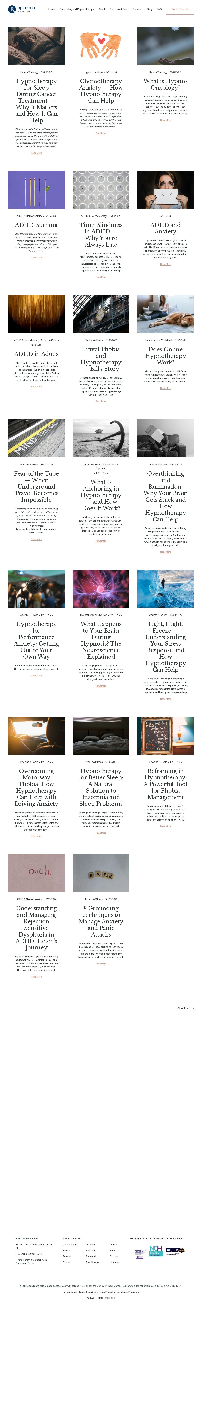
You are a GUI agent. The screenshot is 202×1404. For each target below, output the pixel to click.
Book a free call (180, 9)
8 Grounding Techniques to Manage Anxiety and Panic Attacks (101, 921)
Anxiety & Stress (50, 340)
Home (51, 9)
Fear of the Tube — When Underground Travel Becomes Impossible (36, 486)
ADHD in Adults (36, 354)
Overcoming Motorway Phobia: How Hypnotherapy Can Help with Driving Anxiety (36, 787)
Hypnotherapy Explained (158, 340)
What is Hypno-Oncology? (165, 84)
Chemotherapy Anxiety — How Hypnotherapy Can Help (101, 91)
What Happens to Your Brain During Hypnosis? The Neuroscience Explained (101, 640)
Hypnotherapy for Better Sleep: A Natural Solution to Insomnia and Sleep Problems (101, 787)
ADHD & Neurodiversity (29, 216)
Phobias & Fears (94, 340)
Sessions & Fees (119, 9)
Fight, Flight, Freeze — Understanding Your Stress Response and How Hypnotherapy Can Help (165, 647)
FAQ (159, 9)
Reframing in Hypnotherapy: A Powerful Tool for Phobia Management (165, 784)
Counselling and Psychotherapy (77, 9)
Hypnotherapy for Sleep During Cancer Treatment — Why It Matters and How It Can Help (36, 101)
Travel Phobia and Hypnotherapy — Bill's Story (101, 359)
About (101, 9)
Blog (149, 9)
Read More (36, 153)
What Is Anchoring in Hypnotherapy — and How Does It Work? (101, 495)
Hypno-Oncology (29, 72)
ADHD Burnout (36, 225)
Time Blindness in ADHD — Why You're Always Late (100, 235)
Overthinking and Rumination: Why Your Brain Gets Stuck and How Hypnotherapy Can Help (165, 496)
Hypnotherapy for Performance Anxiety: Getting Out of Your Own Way (36, 640)
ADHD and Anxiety (165, 228)
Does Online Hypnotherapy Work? (165, 356)
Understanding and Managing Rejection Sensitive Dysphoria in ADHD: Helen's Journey (36, 928)
